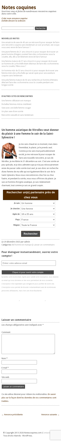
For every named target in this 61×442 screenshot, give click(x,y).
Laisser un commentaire (44, 245)
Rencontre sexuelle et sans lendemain (17, 115)
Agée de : (17, 214)
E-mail (5, 368)
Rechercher (31, 233)
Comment (6, 332)
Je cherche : (15, 209)
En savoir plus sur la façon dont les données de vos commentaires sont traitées (29, 397)
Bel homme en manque (22, 245)
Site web (5, 377)
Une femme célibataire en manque (16, 101)
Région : (17, 225)
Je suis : (17, 203)
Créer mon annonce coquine (14, 18)
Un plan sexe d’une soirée (12, 111)
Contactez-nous (49, 433)
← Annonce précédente (12, 414)
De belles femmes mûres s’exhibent (16, 104)
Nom (5, 358)
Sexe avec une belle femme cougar (16, 108)
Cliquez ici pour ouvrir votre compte (27, 272)
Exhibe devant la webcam (13, 21)
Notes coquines (19, 7)
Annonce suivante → (50, 414)
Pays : (18, 219)
